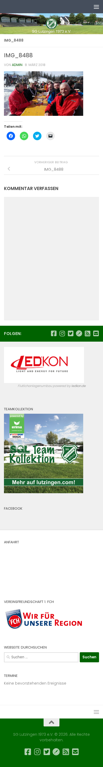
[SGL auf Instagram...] (62, 333)
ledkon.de (78, 386)
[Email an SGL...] (96, 333)
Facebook (13, 508)
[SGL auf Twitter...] (70, 333)
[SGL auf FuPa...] (79, 333)
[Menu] (96, 6)
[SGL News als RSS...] (87, 333)
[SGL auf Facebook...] (53, 333)
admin (17, 65)
